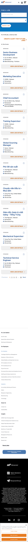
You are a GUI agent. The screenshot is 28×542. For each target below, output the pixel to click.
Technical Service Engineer (11, 259)
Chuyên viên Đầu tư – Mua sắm (12, 189)
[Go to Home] (6, 3)
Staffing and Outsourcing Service (8, 374)
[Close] (26, 525)
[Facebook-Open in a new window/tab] (14, 520)
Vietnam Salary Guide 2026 (7, 426)
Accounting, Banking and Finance (8, 387)
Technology (3, 398)
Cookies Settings (14, 531)
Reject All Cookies (14, 535)
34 (21, 277)
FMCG (2, 390)
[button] (25, 2)
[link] (14, 520)
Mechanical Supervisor (13, 236)
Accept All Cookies (14, 539)
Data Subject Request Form (14, 511)
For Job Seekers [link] (5, 332)
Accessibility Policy (18, 509)
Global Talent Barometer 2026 (7, 423)
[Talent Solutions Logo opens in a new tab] (14, 473)
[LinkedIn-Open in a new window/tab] (9, 520)
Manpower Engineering (6, 392)
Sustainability (4, 409)
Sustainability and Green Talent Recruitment (11, 376)
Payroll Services (4, 368)
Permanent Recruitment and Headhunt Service (11, 371)
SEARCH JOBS (6, 25)
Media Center (4, 437)
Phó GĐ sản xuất (10, 167)
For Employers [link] (4, 346)
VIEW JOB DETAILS (16, 66)
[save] (23, 49)
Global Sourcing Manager (10, 144)
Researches (3, 440)
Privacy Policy (8, 509)
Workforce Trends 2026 (6, 429)
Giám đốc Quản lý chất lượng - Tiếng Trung (13, 213)
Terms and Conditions (18, 508)
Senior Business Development (10, 53)
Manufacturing (4, 395)
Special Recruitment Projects (7, 339)
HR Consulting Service (6, 365)
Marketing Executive (12, 76)
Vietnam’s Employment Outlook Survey (9, 420)
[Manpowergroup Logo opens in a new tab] (14, 481)
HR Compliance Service (6, 362)
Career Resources (5, 432)
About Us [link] (3, 402)
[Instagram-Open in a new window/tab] (19, 520)
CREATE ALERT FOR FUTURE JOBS (14, 39)
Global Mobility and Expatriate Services (9, 360)
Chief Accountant (11, 98)
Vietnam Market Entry (6, 379)
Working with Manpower (6, 342)
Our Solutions (4, 351)
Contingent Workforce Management (9, 354)
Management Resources (6, 434)
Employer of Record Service (7, 357)
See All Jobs (4, 336)
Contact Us (3, 406)
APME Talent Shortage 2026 (7, 417)
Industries (3, 384)
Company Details (8, 508)
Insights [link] (3, 414)
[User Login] (22, 2)
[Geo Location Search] (26, 20)
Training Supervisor (11, 121)
